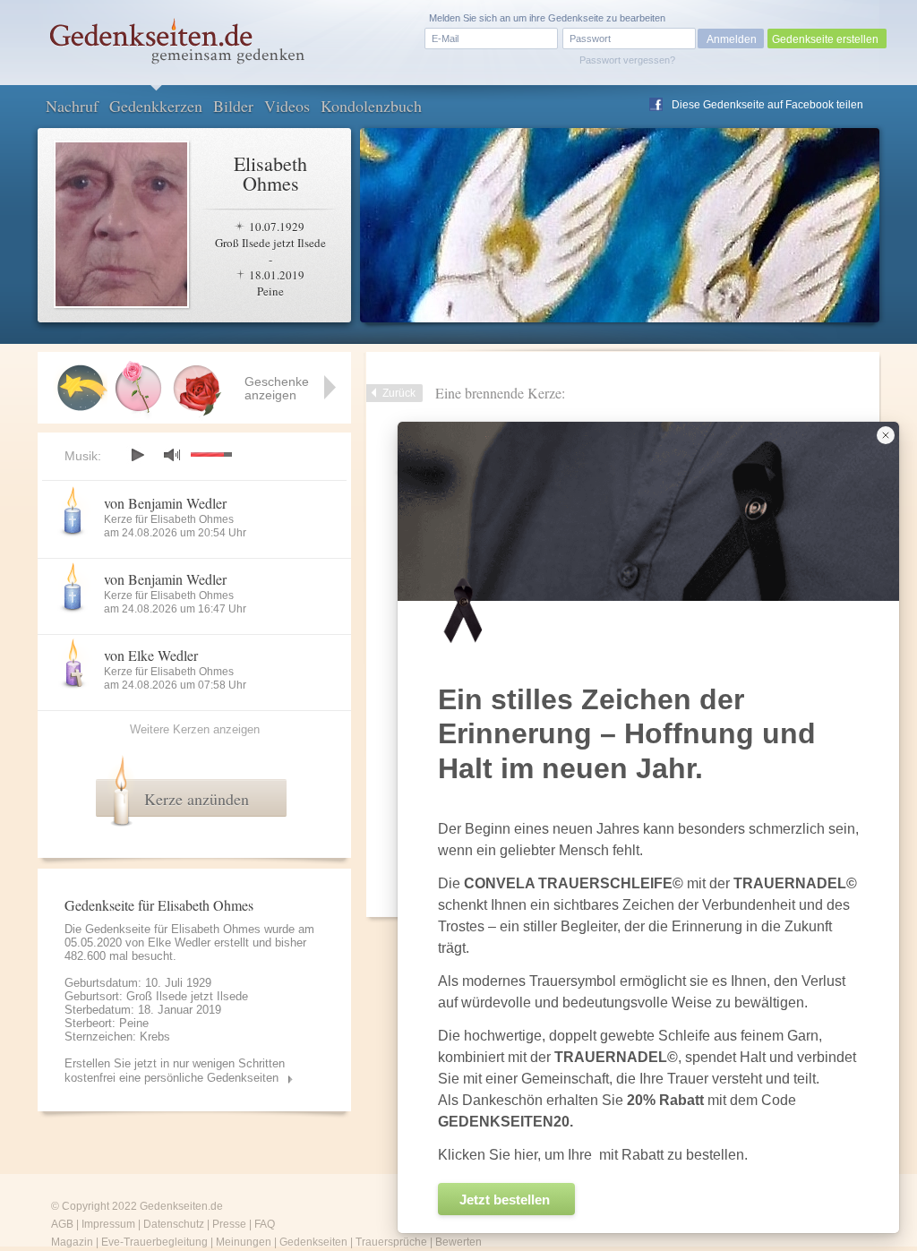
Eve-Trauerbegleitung (154, 1242)
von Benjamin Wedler (165, 502)
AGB (62, 1224)
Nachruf (72, 105)
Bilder (233, 105)
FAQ (264, 1224)
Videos (287, 105)
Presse (229, 1224)
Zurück (399, 393)
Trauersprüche (391, 1242)
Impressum (108, 1224)
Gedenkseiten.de (181, 1206)
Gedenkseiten (313, 1242)
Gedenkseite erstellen (825, 39)
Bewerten (458, 1242)
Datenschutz (173, 1224)
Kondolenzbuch (371, 105)
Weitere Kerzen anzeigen (195, 729)
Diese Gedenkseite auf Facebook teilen (767, 105)
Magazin (72, 1242)
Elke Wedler (179, 942)
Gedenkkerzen (155, 105)
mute (172, 454)
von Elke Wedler (151, 655)
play (137, 455)
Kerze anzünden (196, 799)
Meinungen (243, 1242)
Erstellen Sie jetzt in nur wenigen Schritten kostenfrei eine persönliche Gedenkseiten (174, 1070)
